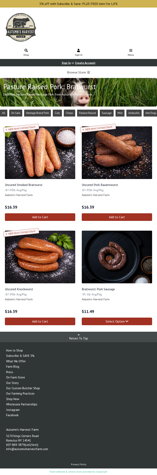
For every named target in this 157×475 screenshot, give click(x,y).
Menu (131, 54)
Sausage (107, 113)
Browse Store (77, 72)
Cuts (57, 113)
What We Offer (16, 361)
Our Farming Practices (20, 393)
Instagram (13, 410)
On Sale (15, 113)
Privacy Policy (78, 464)
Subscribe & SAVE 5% (20, 356)
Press (9, 372)
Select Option (116, 321)
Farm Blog (12, 366)
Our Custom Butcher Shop (23, 388)
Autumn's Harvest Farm (19, 195)
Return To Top (78, 338)
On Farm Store (15, 377)
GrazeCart (101, 471)
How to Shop (14, 350)
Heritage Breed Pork (37, 113)
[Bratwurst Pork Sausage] (117, 257)
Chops (69, 113)
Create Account (85, 63)
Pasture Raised (87, 113)
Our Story (12, 383)
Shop (26, 54)
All (3, 113)
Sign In (78, 54)
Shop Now (12, 399)
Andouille (134, 113)
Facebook (12, 415)
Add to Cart (40, 217)
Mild (120, 113)
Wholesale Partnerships (21, 404)
